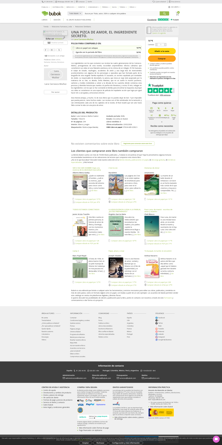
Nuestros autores (47, 331)
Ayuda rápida (46, 329)
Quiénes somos (75, 323)
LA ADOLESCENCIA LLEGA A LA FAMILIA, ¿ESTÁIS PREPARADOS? (125, 210)
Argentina (130, 323)
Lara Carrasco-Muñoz (55, 84)
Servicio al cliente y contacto (54, 402)
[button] (174, 7)
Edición (57, 20)
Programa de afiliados (77, 334)
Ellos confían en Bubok (106, 331)
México (129, 331)
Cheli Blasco (149, 214)
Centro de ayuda (49, 390)
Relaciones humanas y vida (62, 26)
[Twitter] (59, 50)
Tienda (45, 26)
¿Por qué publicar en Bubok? (51, 326)
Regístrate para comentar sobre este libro (137, 143)
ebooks (128, 160)
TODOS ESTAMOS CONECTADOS (86, 209)
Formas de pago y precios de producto (57, 400)
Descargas (45, 337)
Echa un (54, 38)
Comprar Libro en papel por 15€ (87, 199)
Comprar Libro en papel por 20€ (158, 282)
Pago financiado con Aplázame (90, 430)
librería (121, 160)
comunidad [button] (93, 7)
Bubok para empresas (77, 337)
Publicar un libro (104, 323)
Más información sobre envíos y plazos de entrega (129, 418)
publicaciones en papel (140, 160)
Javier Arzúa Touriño (81, 214)
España (129, 318)
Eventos (81, 7)
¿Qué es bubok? (75, 351)
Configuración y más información (126, 443)
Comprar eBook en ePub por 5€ (123, 285)
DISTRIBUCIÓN (58, 7)
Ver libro (94, 190)
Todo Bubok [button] (74, 13)
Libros (44, 20)
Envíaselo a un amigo (56, 56)
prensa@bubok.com (152, 378)
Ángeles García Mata (117, 214)
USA (128, 320)
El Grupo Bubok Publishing (79, 20)
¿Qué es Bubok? (161, 2)
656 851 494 (94, 371)
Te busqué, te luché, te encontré (157, 251)
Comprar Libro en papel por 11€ (159, 241)
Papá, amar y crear (116, 251)
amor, (58, 59)
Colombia (130, 326)
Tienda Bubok (46, 320)
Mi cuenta (45, 318)
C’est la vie (113, 168)
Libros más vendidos (105, 326)
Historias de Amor (151, 168)
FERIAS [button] (132, 7)
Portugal (130, 334)
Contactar (81, 2)
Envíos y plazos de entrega (53, 395)
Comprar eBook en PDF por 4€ (87, 202)
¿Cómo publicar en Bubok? (50, 323)
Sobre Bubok (48, 405)
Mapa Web (73, 343)
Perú (128, 337)
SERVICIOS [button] (70, 7)
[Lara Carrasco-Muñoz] (55, 74)
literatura (60, 62)
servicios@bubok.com (128, 378)
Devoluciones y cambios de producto (57, 393)
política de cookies (83, 440)
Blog (114, 7)
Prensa (72, 326)
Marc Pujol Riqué (79, 255)
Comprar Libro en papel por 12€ (87, 241)
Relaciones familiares (83, 26)
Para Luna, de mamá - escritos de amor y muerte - (158, 210)
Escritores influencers (106, 329)
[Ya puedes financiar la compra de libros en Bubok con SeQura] (93, 417)
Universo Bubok (75, 332)
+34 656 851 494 (149, 371)
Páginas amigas (75, 329)
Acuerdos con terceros (77, 348)
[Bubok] (51, 13)
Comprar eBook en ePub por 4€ (123, 202)
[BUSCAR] (164, 13)
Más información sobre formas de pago (94, 428)
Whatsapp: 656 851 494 (65, 2)
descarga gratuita (158, 160)
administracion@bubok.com (76, 378)
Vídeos (44, 340)
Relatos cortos (103, 337)
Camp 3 (76, 251)
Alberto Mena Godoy (81, 172)
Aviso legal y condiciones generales (56, 407)
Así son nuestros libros (77, 345)
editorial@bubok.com (103, 378)
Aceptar (85, 443)
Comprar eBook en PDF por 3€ (159, 244)
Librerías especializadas (106, 334)
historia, (54, 62)
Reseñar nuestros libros (78, 340)
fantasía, (47, 62)
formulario (168, 298)
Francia (129, 329)
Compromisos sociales (77, 356)
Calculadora (46, 334)
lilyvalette (113, 172)
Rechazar (100, 443)
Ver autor (55, 92)
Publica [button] (45, 7)
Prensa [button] (105, 7)
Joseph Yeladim (115, 255)
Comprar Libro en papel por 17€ (123, 282)
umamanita (149, 172)
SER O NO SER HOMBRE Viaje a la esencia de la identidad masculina (87, 169)
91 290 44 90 (48, 2)
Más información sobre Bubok (161, 407)
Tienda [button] (122, 7)
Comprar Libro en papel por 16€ (123, 241)
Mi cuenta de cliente (50, 397)
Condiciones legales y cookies (80, 320)
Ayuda (90, 2)
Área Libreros (175, 2)
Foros (100, 320)
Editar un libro (74, 354)
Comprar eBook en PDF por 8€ (87, 243)
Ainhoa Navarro (150, 255)
